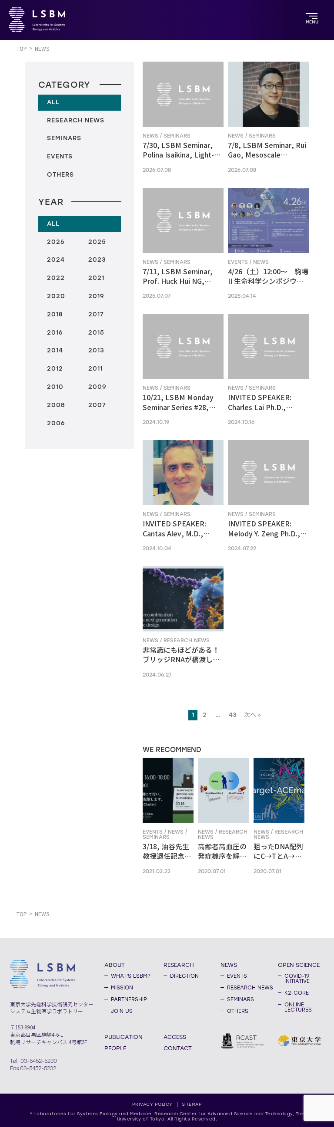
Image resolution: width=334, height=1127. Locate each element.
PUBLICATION (123, 1037)
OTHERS (237, 1011)
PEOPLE (115, 1048)
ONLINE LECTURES (298, 1007)
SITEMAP (192, 1104)
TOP (22, 49)
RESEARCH (179, 965)
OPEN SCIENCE (299, 965)
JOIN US (122, 1011)
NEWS (228, 965)
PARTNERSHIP (129, 999)
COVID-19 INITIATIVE (297, 978)
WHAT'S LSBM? (130, 976)
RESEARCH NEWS (250, 988)
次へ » (252, 715)
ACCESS (175, 1037)
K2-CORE (296, 993)
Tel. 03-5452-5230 (33, 1061)
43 (233, 715)
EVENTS (237, 976)
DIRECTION (184, 976)
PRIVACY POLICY (152, 1104)
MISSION (122, 988)
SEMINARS (240, 999)
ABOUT (114, 965)
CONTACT (178, 1048)
